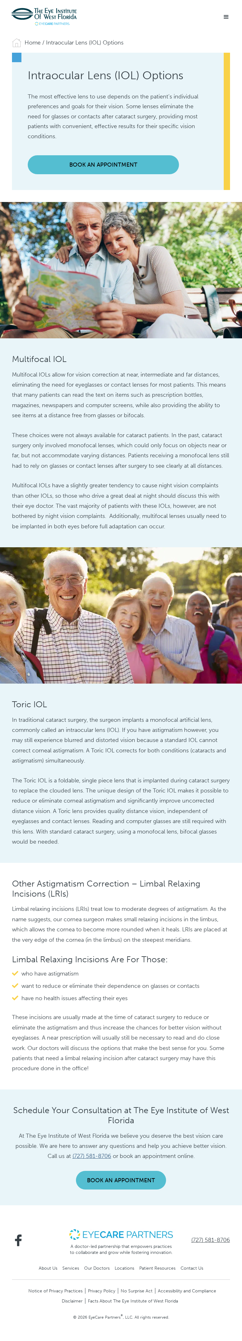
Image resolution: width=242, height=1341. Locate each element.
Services (70, 1268)
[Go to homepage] (44, 17)
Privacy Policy (101, 1291)
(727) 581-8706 (91, 1156)
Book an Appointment (103, 164)
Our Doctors (97, 1268)
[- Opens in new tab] (121, 1234)
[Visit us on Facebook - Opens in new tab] (18, 1240)
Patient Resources (157, 1268)
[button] (226, 17)
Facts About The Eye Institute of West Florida (133, 1301)
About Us (48, 1268)
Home (33, 42)
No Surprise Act (137, 1291)
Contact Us (192, 1268)
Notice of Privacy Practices (55, 1291)
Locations (124, 1268)
